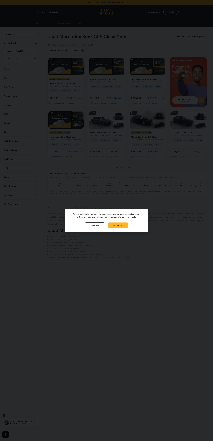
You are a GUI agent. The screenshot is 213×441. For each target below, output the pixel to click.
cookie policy (131, 217)
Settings (95, 225)
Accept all (118, 225)
